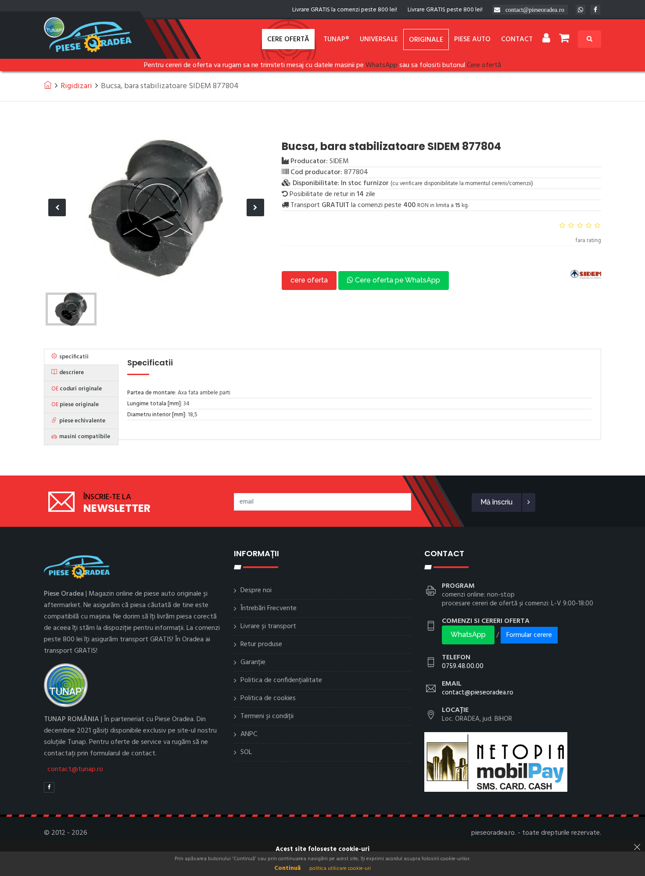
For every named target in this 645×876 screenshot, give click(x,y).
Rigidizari (76, 86)
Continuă (287, 868)
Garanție (252, 662)
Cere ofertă (288, 39)
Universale (379, 39)
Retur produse (261, 644)
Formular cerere (529, 635)
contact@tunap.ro (75, 769)
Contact (517, 39)
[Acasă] (48, 85)
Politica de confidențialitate (281, 680)
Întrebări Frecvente (268, 608)
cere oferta (309, 280)
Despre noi (256, 590)
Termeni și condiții (267, 716)
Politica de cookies (268, 698)
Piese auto (472, 39)
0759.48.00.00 (463, 666)
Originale (426, 40)
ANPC (248, 734)
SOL (246, 752)
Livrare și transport (268, 626)
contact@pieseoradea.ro (534, 10)
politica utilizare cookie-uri (340, 868)
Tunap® (336, 39)
